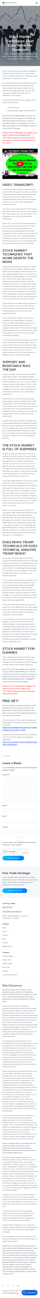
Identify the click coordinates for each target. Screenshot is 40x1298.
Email (4, 816)
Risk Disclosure (7, 964)
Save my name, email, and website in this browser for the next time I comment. (19, 843)
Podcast (5, 943)
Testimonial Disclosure (10, 975)
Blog (4, 939)
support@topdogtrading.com (12, 912)
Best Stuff (6, 967)
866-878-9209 (7, 907)
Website (5, 827)
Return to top (13, 1293)
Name (5, 805)
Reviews (5, 971)
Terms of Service (8, 956)
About (5, 931)
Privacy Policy (7, 960)
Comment (6, 775)
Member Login (7, 946)
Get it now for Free (15, 891)
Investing (7, 756)
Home (4, 928)
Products (5, 935)
